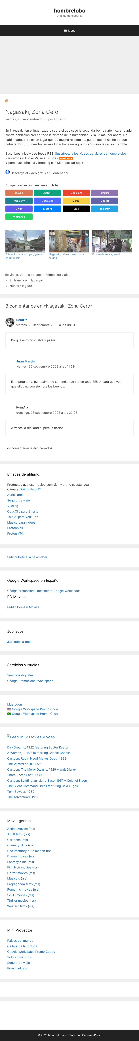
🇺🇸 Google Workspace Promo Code (32, 709)
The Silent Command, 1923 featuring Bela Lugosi (43, 786)
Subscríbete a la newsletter (27, 557)
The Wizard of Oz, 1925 (24, 764)
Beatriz (21, 320)
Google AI (76, 192)
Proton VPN (15, 533)
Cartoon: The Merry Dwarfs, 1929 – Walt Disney (42, 769)
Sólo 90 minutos (19, 957)
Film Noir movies (19, 867)
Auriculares (15, 495)
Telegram (105, 208)
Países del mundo (20, 940)
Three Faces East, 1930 (24, 775)
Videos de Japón (32, 275)
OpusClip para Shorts (22, 511)
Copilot (105, 200)
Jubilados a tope (19, 642)
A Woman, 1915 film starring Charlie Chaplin (39, 753)
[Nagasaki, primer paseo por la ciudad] (69, 241)
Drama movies (17, 856)
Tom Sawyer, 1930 (20, 791)
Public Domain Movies (23, 607)
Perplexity (19, 200)
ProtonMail (15, 528)
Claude (19, 192)
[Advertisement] (69, 63)
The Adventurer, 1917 (22, 797)
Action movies (17, 829)
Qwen (19, 208)
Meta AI (47, 208)
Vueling (12, 506)
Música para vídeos (21, 522)
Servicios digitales (20, 675)
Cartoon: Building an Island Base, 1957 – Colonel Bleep (47, 780)
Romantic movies (19, 889)
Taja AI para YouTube (22, 517)
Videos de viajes (58, 275)
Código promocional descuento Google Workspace (44, 591)
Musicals (13, 878)
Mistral (76, 200)
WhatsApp (19, 216)
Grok (76, 208)
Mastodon (14, 704)
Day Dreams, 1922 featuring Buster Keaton (38, 747)
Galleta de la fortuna (22, 946)
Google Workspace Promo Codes (31, 951)
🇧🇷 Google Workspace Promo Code (32, 714)
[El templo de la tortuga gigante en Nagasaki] (25, 241)
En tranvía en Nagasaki (106, 254)
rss (32, 829)
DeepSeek (47, 200)
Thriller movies (17, 900)
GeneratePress (92, 1035)
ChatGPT (48, 192)
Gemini (105, 192)
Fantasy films (17, 862)
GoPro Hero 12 (30, 489)
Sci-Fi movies (17, 895)
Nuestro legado (21, 286)
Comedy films (17, 845)
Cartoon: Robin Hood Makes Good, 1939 (37, 758)
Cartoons (14, 840)
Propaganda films (20, 884)
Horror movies (17, 873)
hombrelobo (69, 10)
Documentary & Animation (26, 851)
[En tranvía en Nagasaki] (112, 241)
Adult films (15, 834)
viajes (14, 275)
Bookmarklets (17, 968)
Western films (17, 906)
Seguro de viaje (18, 500)
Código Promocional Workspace (30, 681)
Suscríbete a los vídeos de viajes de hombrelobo (90, 153)
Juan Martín (25, 361)
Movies (48, 737)
